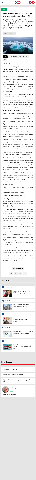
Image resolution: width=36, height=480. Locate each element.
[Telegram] (11, 273)
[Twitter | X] (20, 273)
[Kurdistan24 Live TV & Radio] (33, 2)
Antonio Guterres (13, 57)
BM (20, 57)
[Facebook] (25, 273)
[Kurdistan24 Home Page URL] (18, 2)
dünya (5, 57)
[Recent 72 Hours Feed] (30, 2)
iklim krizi (25, 57)
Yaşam (4, 10)
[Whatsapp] (16, 273)
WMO (5, 60)
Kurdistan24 (19, 268)
